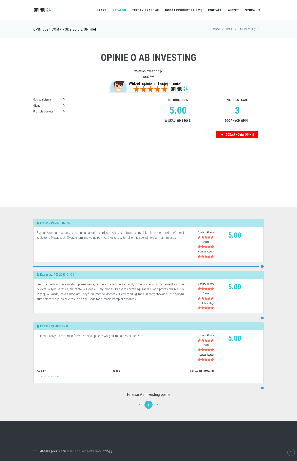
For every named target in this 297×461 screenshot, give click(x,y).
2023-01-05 (66, 275)
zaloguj (107, 451)
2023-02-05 (62, 223)
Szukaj (251, 10)
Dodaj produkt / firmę (183, 10)
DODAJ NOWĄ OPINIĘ (239, 135)
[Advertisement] (148, 166)
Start (101, 10)
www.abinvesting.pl (148, 71)
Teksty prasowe (145, 10)
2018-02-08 (62, 326)
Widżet (233, 10)
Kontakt (215, 10)
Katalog (119, 10)
